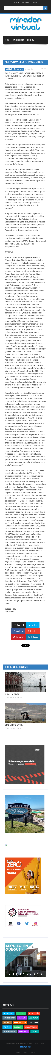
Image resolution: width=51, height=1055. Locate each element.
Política (30, 39)
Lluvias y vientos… (13, 694)
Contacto (16, 2)
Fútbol (35, 1032)
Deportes (20, 55)
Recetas (22, 1018)
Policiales (34, 1022)
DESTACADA (33, 1018)
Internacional (34, 47)
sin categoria (31, 1027)
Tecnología (34, 55)
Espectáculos (18, 69)
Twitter (35, 2)
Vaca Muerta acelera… (15, 725)
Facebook (26, 2)
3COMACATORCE (25, 1046)
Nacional (20, 47)
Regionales (9, 47)
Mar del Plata (18, 39)
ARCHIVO (9, 69)
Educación (8, 55)
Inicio (6, 39)
